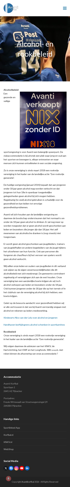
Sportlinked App (12, 427)
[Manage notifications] (8, 478)
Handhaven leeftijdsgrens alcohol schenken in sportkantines (34, 324)
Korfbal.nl (8, 434)
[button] (65, 8)
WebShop (9, 449)
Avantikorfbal (27, 481)
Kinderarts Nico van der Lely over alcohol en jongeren (30, 317)
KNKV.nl (8, 442)
